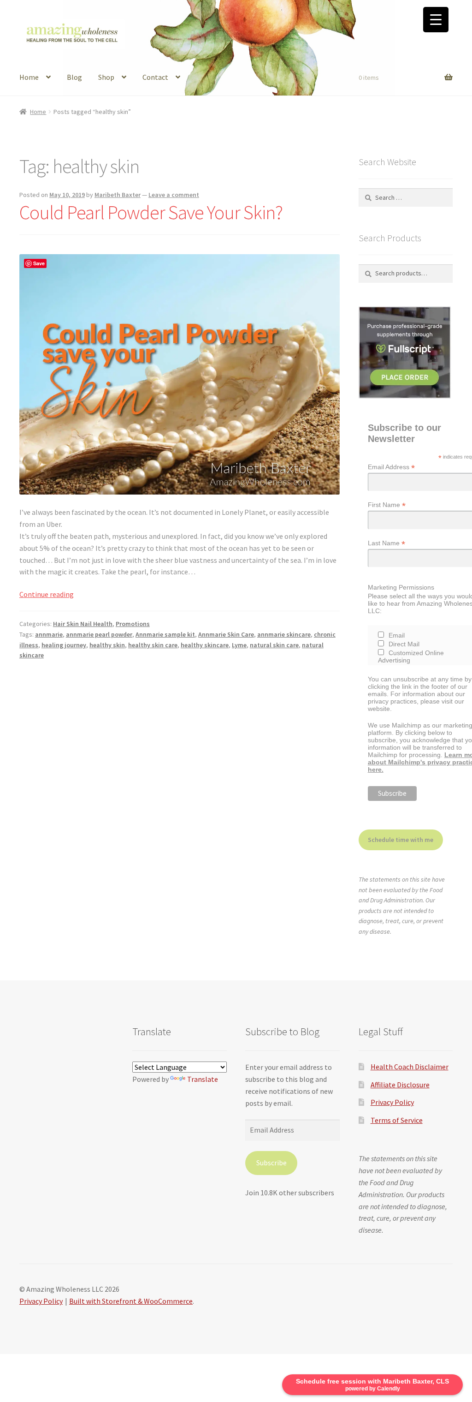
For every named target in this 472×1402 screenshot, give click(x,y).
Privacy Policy (392, 1102)
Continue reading (46, 594)
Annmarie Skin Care (226, 634)
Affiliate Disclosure (400, 1084)
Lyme (239, 645)
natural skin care (274, 645)
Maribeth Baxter (117, 195)
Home (29, 77)
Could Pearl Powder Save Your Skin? (151, 212)
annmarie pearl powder (99, 634)
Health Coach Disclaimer (409, 1066)
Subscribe (271, 1162)
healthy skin (107, 645)
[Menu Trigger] (435, 19)
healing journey (63, 645)
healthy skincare (205, 645)
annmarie (49, 634)
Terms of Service (397, 1120)
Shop (106, 77)
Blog (74, 77)
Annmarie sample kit (165, 634)
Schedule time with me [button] (400, 839)
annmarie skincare (284, 634)
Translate (202, 1079)
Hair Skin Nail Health (82, 624)
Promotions (133, 624)
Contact (155, 77)
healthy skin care (152, 645)
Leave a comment (173, 195)
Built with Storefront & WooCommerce (131, 1301)
